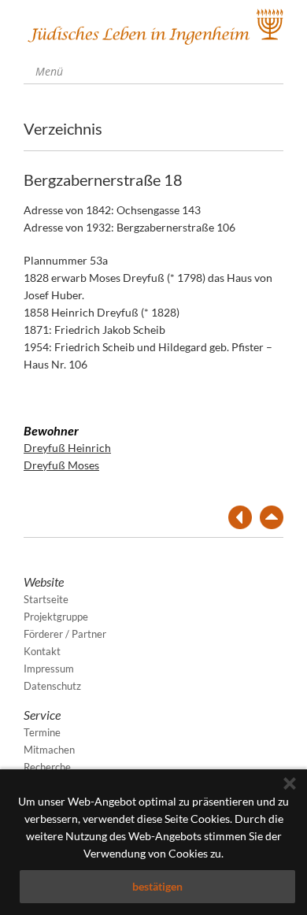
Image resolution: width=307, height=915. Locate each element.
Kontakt (42, 651)
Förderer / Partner (65, 634)
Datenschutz (52, 686)
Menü (47, 71)
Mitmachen (49, 749)
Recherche (47, 767)
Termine (42, 732)
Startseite (46, 599)
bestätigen (157, 886)
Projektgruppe (56, 616)
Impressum (49, 668)
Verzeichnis (63, 128)
